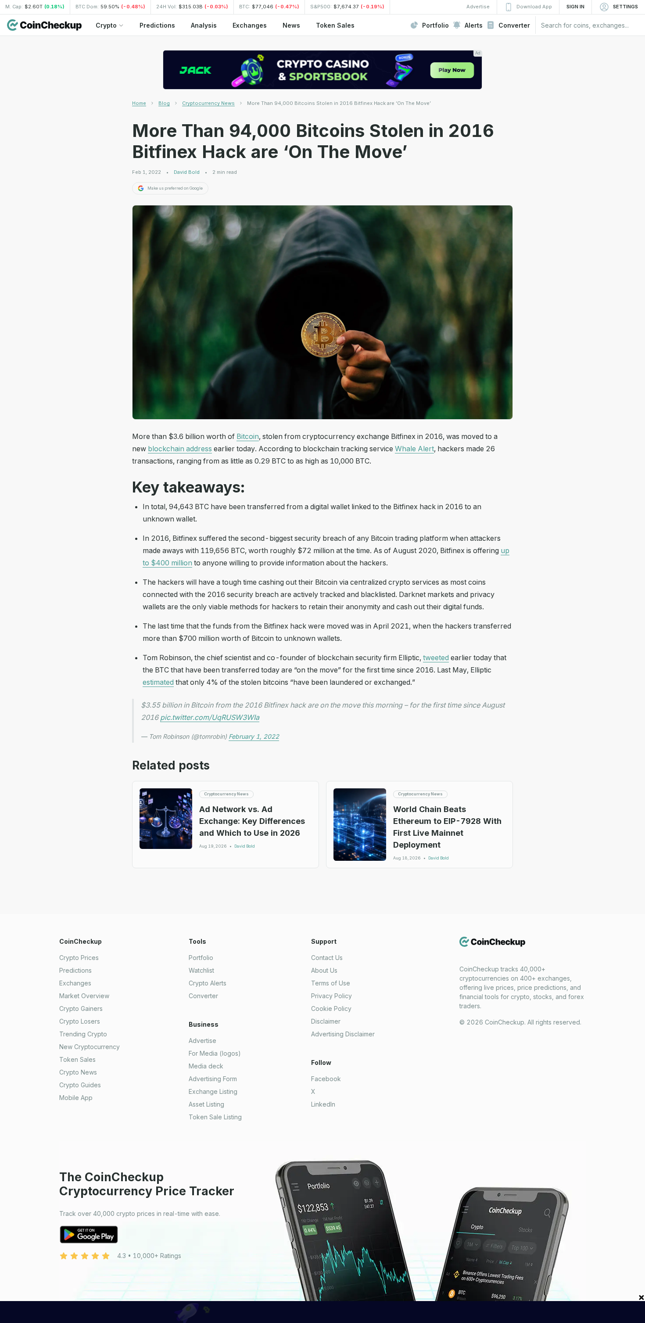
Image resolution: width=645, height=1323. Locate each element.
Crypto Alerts (207, 983)
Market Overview (84, 995)
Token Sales (77, 1059)
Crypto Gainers (81, 1008)
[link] (339, 103)
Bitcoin (247, 436)
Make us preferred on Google (175, 188)
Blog (164, 103)
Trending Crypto (83, 1034)
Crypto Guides (80, 1085)
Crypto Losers (79, 1021)
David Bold (187, 172)
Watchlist (201, 970)
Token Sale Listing (215, 1117)
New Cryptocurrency (89, 1046)
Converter (203, 995)
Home (139, 103)
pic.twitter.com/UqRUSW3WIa (209, 717)
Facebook (326, 1078)
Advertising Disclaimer (343, 1034)
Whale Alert (414, 448)
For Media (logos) (215, 1053)
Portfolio (201, 957)
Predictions (75, 970)
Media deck (206, 1066)
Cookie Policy (331, 1008)
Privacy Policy (331, 995)
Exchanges (75, 983)
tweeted (436, 657)
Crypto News (78, 1072)
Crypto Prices (79, 957)
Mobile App (76, 1097)
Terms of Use (330, 983)
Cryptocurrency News (208, 103)
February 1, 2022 (254, 736)
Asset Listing (206, 1104)
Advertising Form (213, 1078)
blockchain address (180, 448)
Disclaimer (325, 1021)
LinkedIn (323, 1104)
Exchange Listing (213, 1091)
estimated (158, 682)
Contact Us (327, 957)
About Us (324, 970)
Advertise (202, 1040)
